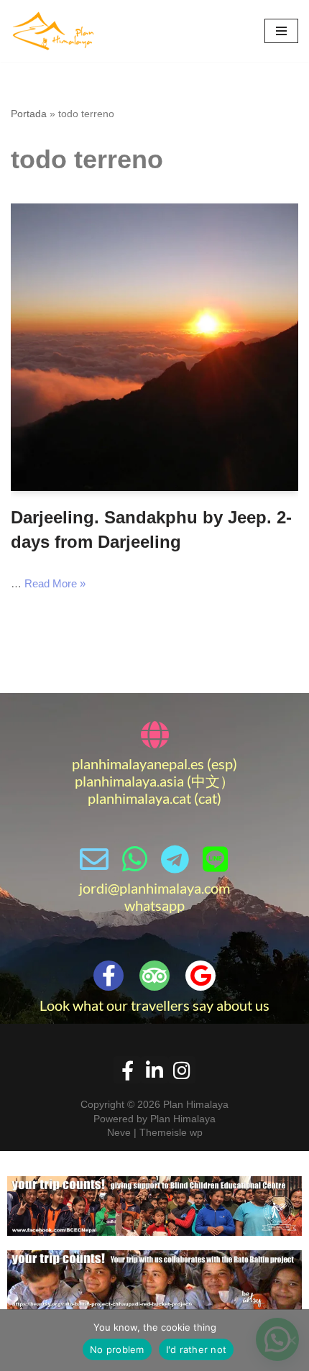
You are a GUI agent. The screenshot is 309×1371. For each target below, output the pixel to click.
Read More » (55, 583)
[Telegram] (174, 859)
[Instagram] (181, 1069)
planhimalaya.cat (139, 798)
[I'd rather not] (291, 1340)
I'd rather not (196, 1349)
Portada (29, 113)
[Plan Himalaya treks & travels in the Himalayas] (54, 31)
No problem (117, 1349)
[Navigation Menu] (281, 31)
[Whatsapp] (134, 859)
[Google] (200, 975)
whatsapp (154, 905)
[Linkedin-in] (154, 1069)
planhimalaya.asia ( (133, 780)
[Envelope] (94, 859)
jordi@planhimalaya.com (154, 888)
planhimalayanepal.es (138, 763)
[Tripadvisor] (154, 975)
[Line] (215, 859)
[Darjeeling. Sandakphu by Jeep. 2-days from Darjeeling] (154, 347)
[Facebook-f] (108, 975)
